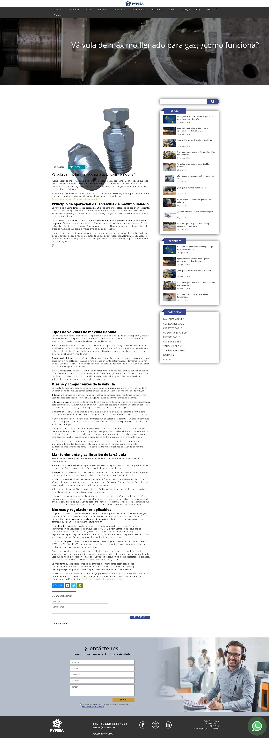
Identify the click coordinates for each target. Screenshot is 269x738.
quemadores (138, 9)
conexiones (73, 9)
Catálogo (186, 9)
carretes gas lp (172, 328)
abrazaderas (119, 9)
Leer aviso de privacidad (93, 706)
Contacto (58, 15)
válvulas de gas (176, 350)
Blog (198, 9)
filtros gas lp (171, 337)
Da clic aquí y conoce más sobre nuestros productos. (77, 199)
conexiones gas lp (174, 323)
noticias (168, 355)
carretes (102, 9)
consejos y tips (172, 341)
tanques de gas (172, 346)
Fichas (210, 9)
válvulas (58, 9)
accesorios (157, 9)
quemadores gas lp (175, 332)
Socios (172, 9)
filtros (89, 9)
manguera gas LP (173, 319)
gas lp (167, 359)
